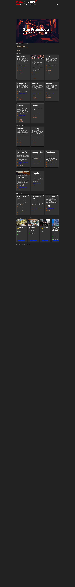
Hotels (34, 4)
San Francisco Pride (36, 197)
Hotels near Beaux (36, 72)
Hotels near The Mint (22, 115)
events (18, 50)
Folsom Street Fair (22, 197)
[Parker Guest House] (21, 223)
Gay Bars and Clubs (26, 43)
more (37, 158)
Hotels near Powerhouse (51, 164)
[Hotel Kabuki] (33, 223)
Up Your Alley (50, 196)
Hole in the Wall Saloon (22, 153)
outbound (28, 151)
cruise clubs (19, 47)
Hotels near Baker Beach (23, 187)
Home (17, 43)
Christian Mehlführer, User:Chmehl (23, 175)
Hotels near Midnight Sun (23, 93)
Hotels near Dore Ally (50, 208)
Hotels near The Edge (50, 93)
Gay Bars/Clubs (29, 4)
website (20, 70)
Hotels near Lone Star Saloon (37, 161)
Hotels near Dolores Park (37, 183)
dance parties (22, 46)
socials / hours (21, 165)
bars (18, 45)
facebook (20, 71)
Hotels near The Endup (36, 138)
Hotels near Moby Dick (36, 93)
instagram (35, 78)
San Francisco (22, 4)
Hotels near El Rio (50, 66)
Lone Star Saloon (37, 152)
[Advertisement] (37, 12)
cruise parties (24, 47)
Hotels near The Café (22, 138)
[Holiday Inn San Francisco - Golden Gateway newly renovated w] (57, 223)
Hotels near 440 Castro (22, 66)
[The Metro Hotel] (45, 223)
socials (20, 214)
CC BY (28, 175)
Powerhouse (50, 152)
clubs (18, 46)
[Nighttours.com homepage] (26, 1)
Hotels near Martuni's (36, 113)
